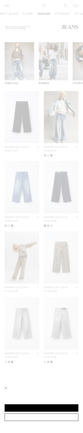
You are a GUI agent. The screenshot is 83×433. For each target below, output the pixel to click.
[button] (41, 408)
